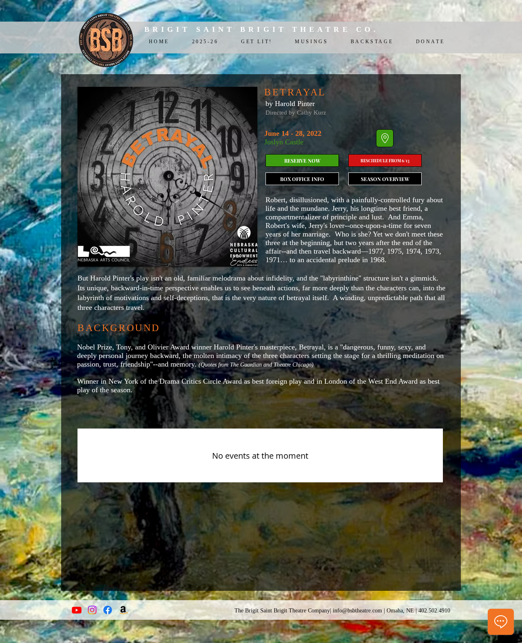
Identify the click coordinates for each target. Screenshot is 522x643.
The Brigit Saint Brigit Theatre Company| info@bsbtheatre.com (308, 611)
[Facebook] (107, 610)
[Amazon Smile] (123, 610)
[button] (302, 178)
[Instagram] (92, 610)
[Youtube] (76, 610)
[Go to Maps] (385, 138)
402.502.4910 (434, 611)
